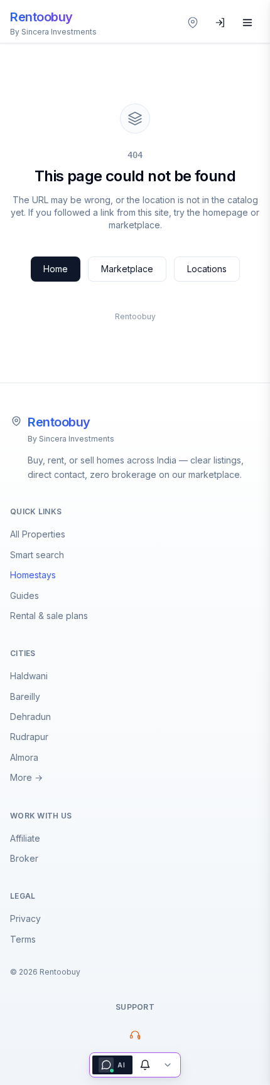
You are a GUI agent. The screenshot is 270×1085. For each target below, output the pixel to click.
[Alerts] (145, 1065)
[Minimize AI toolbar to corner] (168, 1065)
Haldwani (29, 675)
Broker (24, 858)
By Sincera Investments (71, 438)
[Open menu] (247, 22)
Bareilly (25, 696)
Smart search (37, 554)
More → (26, 777)
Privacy (25, 918)
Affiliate (25, 838)
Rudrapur (29, 736)
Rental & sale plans (49, 615)
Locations (207, 268)
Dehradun (30, 716)
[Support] (135, 1034)
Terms (23, 939)
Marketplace (127, 268)
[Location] (193, 22)
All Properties (37, 534)
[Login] (220, 22)
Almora (24, 757)
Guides (24, 595)
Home (55, 268)
